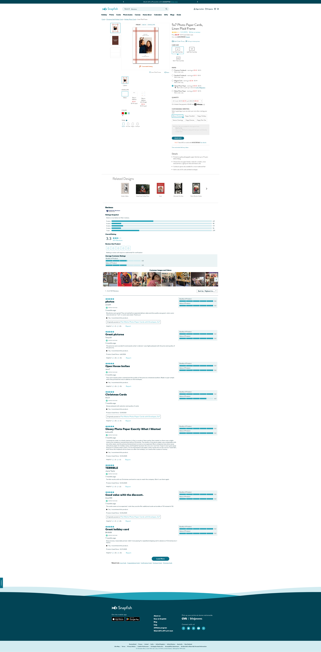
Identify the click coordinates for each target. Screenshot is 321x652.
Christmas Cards (167, 563)
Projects (210, 9)
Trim (123, 120)
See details (203, 143)
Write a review (194, 32)
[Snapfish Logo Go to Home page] (110, 9)
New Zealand (188, 644)
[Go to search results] (166, 9)
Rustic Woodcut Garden (196, 196)
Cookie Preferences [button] (143, 646)
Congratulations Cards (133, 563)
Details (188, 37)
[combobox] (145, 9)
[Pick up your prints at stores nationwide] (184, 618)
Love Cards (123, 563)
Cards (103, 19)
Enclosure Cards (157, 563)
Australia (180, 644)
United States (171, 644)
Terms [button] (123, 646)
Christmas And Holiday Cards (114, 19)
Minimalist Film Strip (178, 196)
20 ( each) (186, 101)
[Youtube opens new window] (199, 627)
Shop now (175, 2)
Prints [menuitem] (111, 15)
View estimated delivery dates (180, 147)
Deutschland (133, 644)
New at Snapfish (160, 619)
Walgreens (202, 88)
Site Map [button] (117, 646)
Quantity (175, 97)
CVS (197, 88)
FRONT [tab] (138, 25)
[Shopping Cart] (217, 9)
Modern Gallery (125, 196)
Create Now (178, 138)
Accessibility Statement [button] (172, 646)
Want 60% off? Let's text (163, 631)
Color (124, 110)
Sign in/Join (200, 9)
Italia (152, 644)
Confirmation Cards (146, 563)
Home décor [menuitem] (147, 15)
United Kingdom (160, 644)
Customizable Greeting (180, 109)
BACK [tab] (144, 25)
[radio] (123, 113)
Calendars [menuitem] (158, 15)
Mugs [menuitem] (172, 15)
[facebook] (184, 627)
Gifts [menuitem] (166, 15)
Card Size (175, 45)
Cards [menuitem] (118, 15)
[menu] (166, 72)
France (140, 644)
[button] (150, 72)
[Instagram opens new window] (189, 627)
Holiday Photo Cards (130, 19)
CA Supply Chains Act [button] (157, 646)
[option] (115, 28)
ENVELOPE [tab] (151, 25)
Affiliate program (160, 628)
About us (157, 616)
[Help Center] (214, 9)
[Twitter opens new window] (204, 627)
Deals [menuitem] (179, 15)
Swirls (160, 196)
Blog (155, 622)
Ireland (146, 644)
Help (155, 625)
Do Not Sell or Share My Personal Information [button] (194, 646)
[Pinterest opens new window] (194, 627)
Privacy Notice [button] (131, 646)
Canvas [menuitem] (137, 15)
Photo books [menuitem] (127, 15)
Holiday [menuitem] (104, 15)
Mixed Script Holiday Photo (142, 196)
